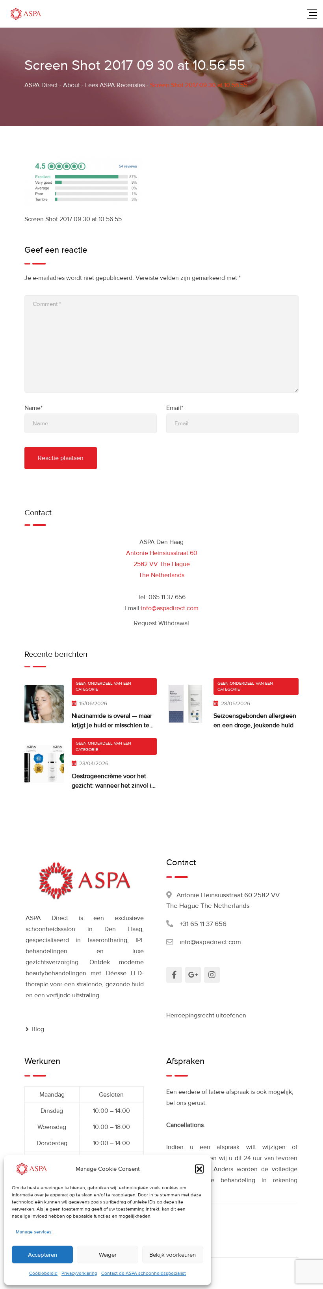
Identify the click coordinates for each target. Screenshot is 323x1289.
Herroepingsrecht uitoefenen (206, 1015)
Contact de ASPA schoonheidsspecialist (143, 1273)
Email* (174, 408)
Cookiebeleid (43, 1273)
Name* (33, 408)
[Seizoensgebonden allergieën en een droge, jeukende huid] (186, 704)
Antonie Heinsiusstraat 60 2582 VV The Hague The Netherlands (161, 564)
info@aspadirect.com (170, 608)
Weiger (108, 1254)
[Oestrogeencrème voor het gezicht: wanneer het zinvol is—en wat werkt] (44, 764)
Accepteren (42, 1254)
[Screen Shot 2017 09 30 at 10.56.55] (83, 180)
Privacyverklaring (79, 1273)
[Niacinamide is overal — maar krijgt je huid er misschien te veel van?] (44, 704)
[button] (199, 1169)
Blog (38, 1029)
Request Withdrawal (161, 623)
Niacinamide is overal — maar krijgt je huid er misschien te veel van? (112, 725)
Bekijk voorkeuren (172, 1254)
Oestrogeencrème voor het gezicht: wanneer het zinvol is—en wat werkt (113, 785)
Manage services (34, 1232)
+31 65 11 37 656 (203, 924)
